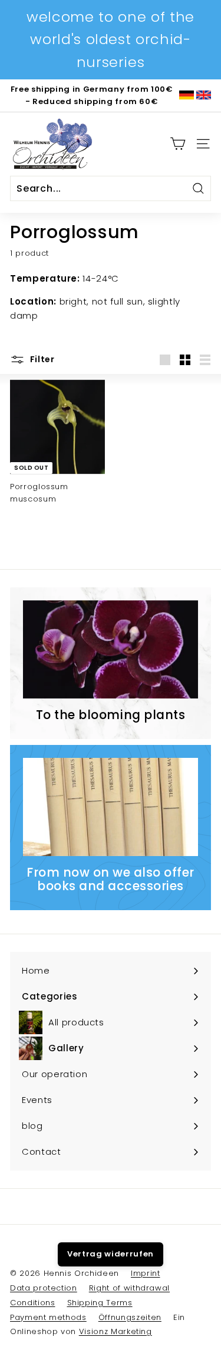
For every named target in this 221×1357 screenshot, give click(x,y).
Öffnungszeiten (129, 1317)
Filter (41, 359)
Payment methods (48, 1317)
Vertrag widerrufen (110, 1253)
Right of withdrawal (129, 1288)
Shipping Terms (100, 1302)
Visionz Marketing (115, 1331)
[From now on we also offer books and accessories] (110, 807)
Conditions (32, 1302)
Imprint (145, 1273)
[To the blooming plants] (110, 649)
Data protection (43, 1288)
